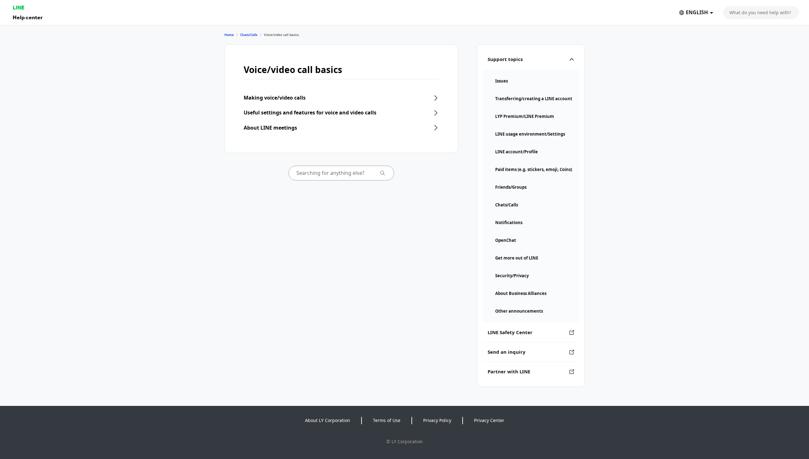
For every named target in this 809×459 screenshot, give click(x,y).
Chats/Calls (249, 35)
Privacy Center (489, 420)
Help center (28, 17)
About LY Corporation (327, 420)
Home (229, 35)
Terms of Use (386, 420)
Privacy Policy (437, 420)
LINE (18, 7)
